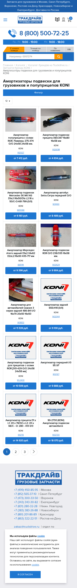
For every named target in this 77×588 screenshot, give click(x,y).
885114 (21, 265)
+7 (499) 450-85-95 (26, 490)
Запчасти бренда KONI (16, 68)
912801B (56, 149)
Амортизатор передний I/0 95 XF (56, 364)
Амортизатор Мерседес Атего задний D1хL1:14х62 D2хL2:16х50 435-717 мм (20, 253)
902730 (56, 435)
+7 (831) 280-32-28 (26, 506)
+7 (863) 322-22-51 (26, 518)
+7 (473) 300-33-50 (26, 498)
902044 (56, 316)
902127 (56, 374)
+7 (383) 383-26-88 (26, 510)
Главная (8, 65)
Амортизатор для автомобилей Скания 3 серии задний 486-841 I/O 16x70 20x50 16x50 (20, 309)
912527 (20, 152)
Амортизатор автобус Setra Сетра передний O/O (56, 194)
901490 (56, 204)
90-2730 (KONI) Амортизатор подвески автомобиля (56, 423)
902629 (56, 265)
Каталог (20, 65)
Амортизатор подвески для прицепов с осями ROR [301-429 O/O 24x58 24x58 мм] (20, 367)
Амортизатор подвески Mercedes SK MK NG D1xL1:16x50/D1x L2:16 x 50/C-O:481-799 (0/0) (20, 197)
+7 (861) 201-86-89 (26, 514)
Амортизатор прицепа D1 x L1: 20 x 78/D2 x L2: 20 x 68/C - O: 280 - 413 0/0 (21, 423)
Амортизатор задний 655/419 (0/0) (56, 306)
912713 (21, 435)
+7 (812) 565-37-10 (25, 494)
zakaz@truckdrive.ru (27, 526)
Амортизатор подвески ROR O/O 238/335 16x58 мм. (56, 253)
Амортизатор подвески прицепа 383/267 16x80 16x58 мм (56, 138)
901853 (20, 322)
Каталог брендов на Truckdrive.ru (48, 65)
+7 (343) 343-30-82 (26, 502)
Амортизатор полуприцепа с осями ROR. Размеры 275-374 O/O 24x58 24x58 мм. (21, 139)
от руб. (21, 158)
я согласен (25, 574)
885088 (20, 210)
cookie (41, 536)
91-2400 (20, 380)
